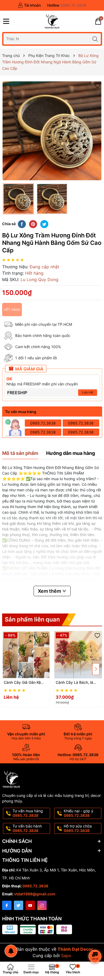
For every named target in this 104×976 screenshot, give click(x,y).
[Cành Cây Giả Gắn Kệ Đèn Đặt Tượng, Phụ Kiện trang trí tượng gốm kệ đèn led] (26, 654)
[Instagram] (42, 905)
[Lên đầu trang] (96, 942)
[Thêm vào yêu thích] (97, 85)
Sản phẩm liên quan (32, 619)
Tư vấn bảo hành (27, 828)
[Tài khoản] (29, 5)
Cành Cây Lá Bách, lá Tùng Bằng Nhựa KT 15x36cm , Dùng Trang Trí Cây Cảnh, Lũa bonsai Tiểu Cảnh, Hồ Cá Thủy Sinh (77, 682)
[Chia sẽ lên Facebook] (22, 224)
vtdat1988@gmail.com (34, 894)
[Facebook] (6, 905)
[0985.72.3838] (66, 5)
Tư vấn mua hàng (28, 813)
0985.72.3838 (43, 423)
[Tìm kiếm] (95, 39)
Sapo (66, 955)
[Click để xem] (52, 131)
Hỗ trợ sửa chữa (78, 828)
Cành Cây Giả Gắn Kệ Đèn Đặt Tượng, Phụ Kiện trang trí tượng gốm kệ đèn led (26, 682)
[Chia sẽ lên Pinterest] (33, 224)
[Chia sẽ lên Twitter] (44, 224)
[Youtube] (30, 905)
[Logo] (52, 21)
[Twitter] (18, 905)
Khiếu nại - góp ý (78, 813)
